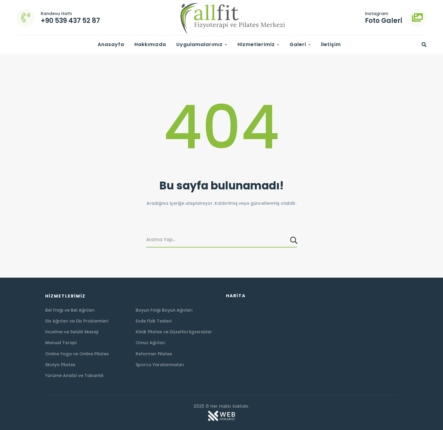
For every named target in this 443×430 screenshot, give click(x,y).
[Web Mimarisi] (221, 413)
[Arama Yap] (294, 240)
